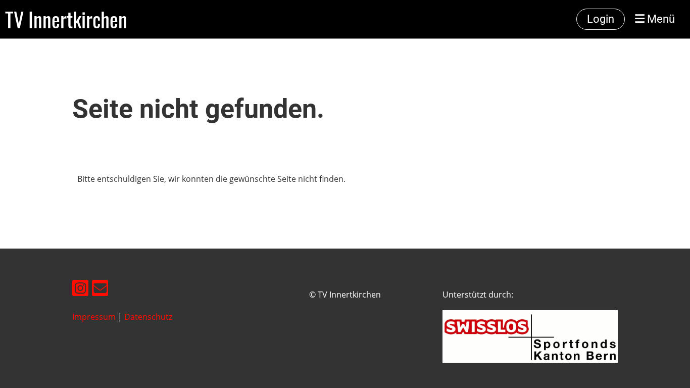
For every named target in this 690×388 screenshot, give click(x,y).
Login (600, 19)
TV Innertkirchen (66, 19)
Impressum (94, 316)
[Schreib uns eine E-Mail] (100, 290)
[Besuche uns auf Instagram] (80, 290)
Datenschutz (148, 316)
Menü (660, 19)
